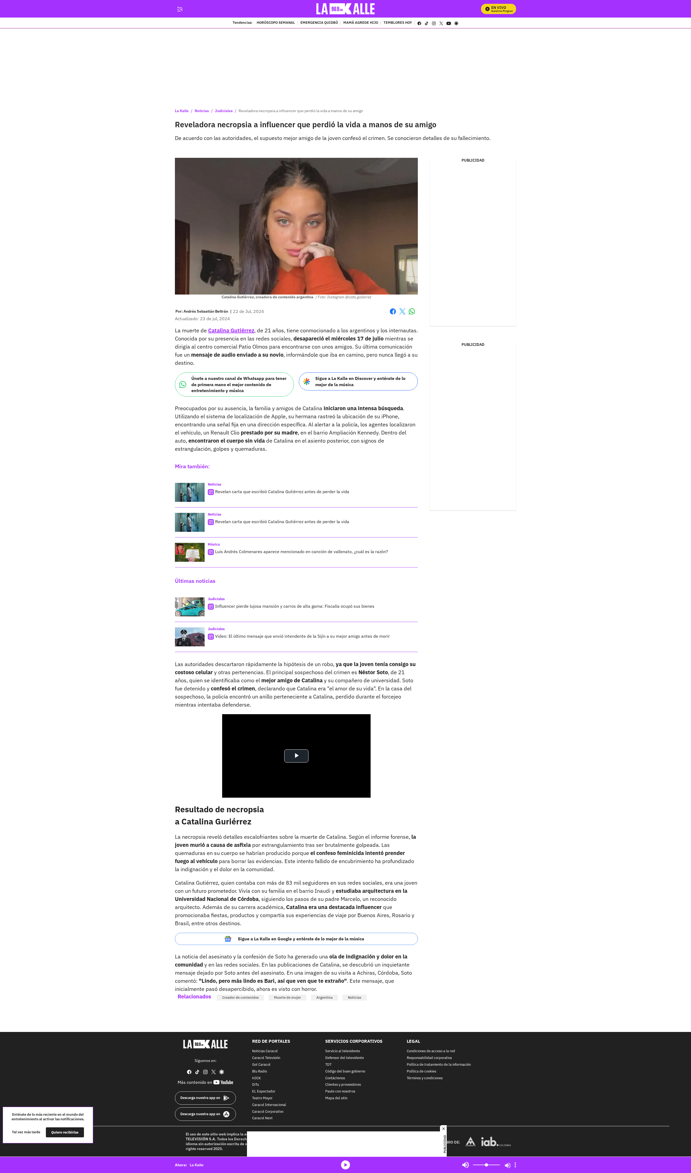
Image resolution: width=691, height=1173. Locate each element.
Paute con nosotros (340, 1091)
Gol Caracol (261, 1065)
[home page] (345, 8)
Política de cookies (421, 1071)
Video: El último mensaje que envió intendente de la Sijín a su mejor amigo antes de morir (302, 636)
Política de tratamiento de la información (439, 1065)
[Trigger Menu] (179, 9)
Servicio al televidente (342, 1051)
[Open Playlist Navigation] (515, 1165)
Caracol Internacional (269, 1105)
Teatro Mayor (262, 1098)
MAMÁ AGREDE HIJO (360, 23)
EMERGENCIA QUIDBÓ (319, 23)
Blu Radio (259, 1071)
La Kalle (182, 111)
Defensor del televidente (344, 1058)
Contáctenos (335, 1078)
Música (214, 544)
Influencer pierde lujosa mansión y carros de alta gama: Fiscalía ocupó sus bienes (294, 606)
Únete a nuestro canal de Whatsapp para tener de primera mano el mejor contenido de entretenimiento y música (238, 384)
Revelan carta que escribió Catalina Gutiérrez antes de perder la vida (282, 491)
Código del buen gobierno (345, 1071)
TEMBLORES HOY (398, 23)
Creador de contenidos (240, 997)
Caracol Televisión (266, 1058)
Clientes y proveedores (343, 1085)
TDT (328, 1065)
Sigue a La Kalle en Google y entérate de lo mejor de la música (301, 938)
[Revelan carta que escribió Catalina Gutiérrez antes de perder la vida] (190, 492)
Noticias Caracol (265, 1051)
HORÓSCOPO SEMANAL (276, 23)
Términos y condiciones (425, 1078)
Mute (465, 1165)
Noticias (202, 111)
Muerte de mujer (287, 997)
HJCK (256, 1078)
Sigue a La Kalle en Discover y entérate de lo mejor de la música (360, 381)
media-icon (345, 1165)
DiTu (255, 1085)
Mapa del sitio (336, 1098)
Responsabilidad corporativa (429, 1058)
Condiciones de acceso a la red (431, 1051)
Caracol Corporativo (267, 1112)
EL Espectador (263, 1091)
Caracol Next (262, 1118)
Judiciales (224, 111)
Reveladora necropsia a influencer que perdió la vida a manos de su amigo (301, 111)
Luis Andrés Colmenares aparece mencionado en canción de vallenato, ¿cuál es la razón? (301, 551)
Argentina (324, 997)
